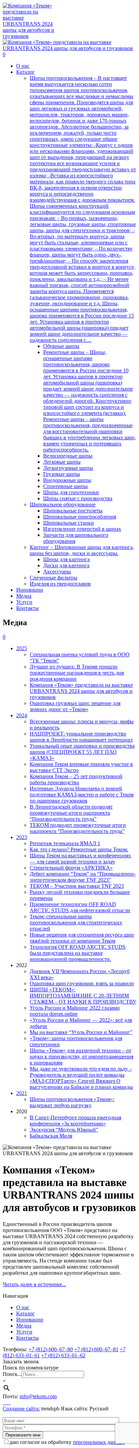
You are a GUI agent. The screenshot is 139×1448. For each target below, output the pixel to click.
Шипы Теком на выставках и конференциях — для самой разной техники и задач (80, 858)
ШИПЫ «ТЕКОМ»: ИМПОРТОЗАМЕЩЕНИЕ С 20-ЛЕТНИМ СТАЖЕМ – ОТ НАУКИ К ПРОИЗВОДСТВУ (83, 996)
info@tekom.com (38, 1396)
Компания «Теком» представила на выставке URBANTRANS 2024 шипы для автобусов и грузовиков (81, 691)
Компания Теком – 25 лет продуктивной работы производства (76, 779)
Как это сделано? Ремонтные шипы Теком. (79, 849)
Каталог (25, 1313)
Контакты (27, 1338)
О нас (22, 1307)
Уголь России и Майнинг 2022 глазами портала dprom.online (75, 1011)
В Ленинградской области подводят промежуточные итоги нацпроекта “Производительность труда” (71, 813)
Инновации (29, 1319)
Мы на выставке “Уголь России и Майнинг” (81, 1032)
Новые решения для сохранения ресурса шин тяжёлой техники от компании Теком (82, 938)
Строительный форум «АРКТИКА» (71, 868)
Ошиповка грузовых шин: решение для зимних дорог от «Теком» (75, 706)
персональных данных (99, 1442)
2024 (21, 715)
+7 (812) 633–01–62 (63, 1355)
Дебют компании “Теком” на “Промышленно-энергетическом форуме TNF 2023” (83, 877)
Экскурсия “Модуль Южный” (64, 1130)
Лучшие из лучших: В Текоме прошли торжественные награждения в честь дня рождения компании (77, 673)
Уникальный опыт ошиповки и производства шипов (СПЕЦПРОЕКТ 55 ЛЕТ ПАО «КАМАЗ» (82, 752)
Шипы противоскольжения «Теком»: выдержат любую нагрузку (72, 1102)
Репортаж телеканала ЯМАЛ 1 (65, 843)
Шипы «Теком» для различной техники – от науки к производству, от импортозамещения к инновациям (81, 1057)
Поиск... (12, 1374)
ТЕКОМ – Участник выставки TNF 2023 (77, 886)
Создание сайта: (21, 1408)
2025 (21, 648)
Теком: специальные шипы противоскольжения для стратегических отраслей (76, 922)
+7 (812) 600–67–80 (51, 1349)
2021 (21, 1093)
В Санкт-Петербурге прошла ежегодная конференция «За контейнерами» (75, 1120)
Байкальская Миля (51, 1136)
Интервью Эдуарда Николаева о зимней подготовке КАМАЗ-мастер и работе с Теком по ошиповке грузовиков (82, 795)
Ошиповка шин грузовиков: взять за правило (82, 983)
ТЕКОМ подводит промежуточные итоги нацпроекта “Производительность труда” (78, 828)
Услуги (24, 1332)
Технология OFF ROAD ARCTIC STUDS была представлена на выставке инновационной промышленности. (78, 953)
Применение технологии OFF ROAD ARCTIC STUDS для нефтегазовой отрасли (80, 907)
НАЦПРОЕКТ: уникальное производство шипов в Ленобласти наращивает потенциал (81, 737)
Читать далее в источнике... (34, 1284)
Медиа (23, 1326)
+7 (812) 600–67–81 (96, 1349)
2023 (21, 837)
